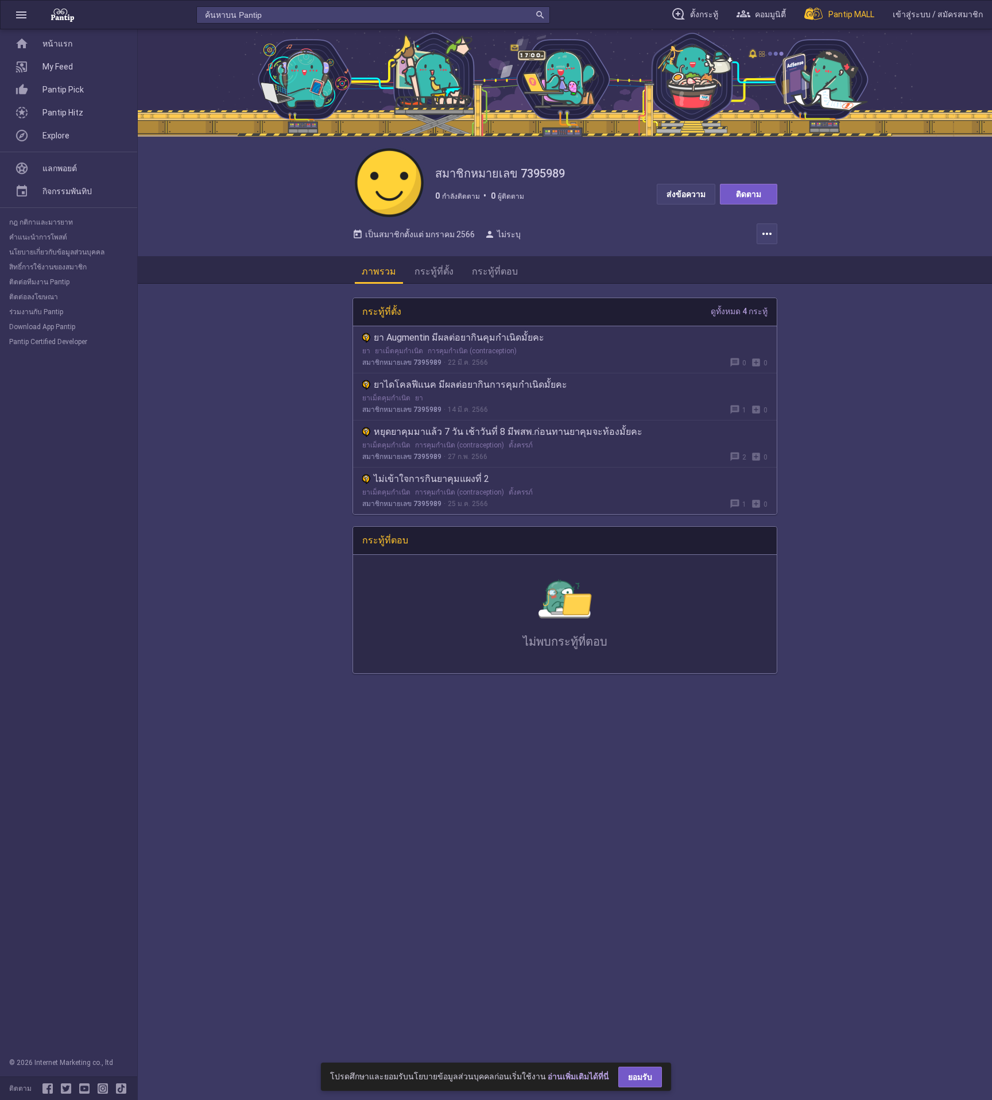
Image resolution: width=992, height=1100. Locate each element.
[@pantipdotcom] (105, 1088)
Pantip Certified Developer (48, 342)
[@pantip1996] (121, 1088)
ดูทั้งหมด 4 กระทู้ (739, 311)
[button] (21, 15)
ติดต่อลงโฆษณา (33, 297)
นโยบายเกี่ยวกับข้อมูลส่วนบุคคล (56, 252)
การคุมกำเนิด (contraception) (472, 351)
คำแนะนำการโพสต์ (38, 237)
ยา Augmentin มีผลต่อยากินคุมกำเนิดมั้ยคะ (459, 337)
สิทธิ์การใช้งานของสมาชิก (48, 267)
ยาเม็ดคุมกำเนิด (399, 351)
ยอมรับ (640, 1077)
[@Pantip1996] (68, 1088)
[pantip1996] (87, 1088)
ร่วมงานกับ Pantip (36, 312)
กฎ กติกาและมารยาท (41, 222)
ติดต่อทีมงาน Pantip (39, 282)
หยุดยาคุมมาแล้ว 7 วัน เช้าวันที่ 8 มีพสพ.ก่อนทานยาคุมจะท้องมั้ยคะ (508, 431)
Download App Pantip (42, 327)
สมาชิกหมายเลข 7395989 (401, 362)
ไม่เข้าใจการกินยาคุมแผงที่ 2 (431, 478)
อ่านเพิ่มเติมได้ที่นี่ (578, 1076)
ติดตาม (748, 194)
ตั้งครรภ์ (521, 445)
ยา (366, 351)
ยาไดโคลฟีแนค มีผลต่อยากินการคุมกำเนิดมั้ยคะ (470, 384)
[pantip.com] (62, 15)
